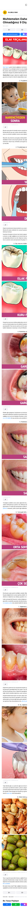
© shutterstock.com (6, 124)
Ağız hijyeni (6, 67)
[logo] (10, 12)
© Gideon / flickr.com (21, 872)
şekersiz (5, 508)
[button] (9, 29)
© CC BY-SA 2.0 (13, 872)
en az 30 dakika (7, 418)
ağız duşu (9, 793)
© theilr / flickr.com (6, 872)
